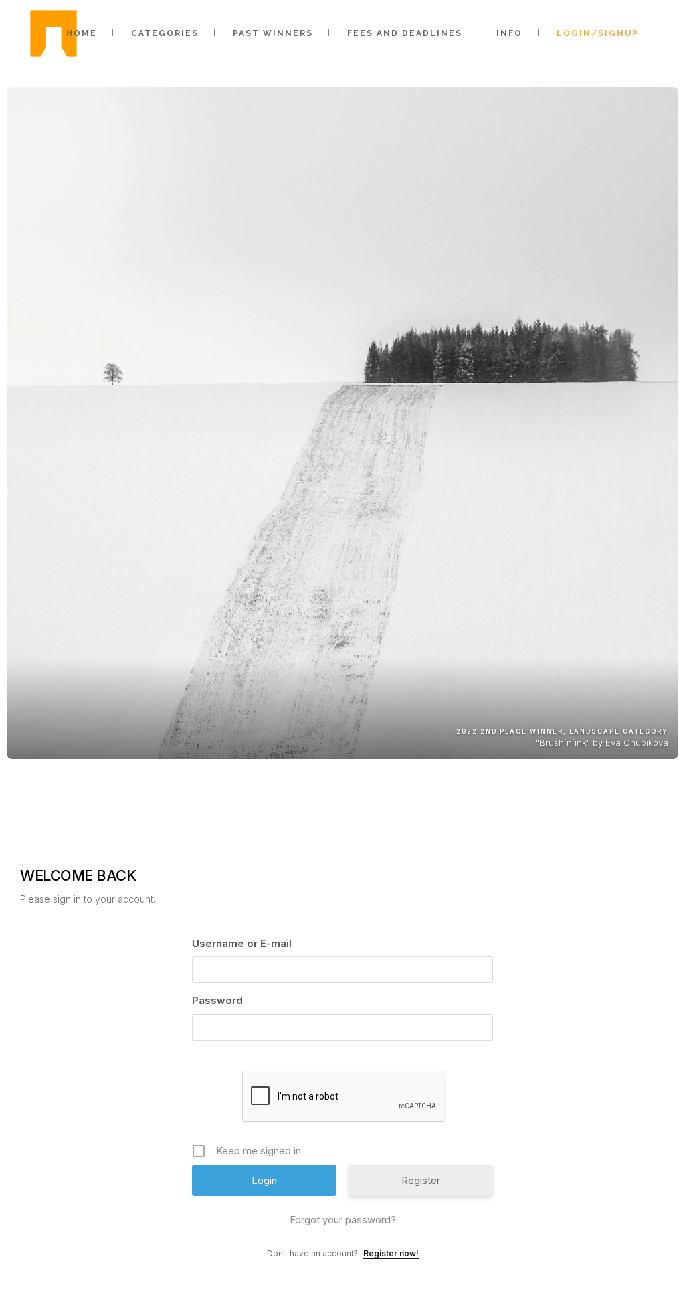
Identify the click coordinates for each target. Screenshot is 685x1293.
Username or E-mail (242, 943)
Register (420, 1180)
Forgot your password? (343, 1219)
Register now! (391, 1253)
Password (217, 1000)
